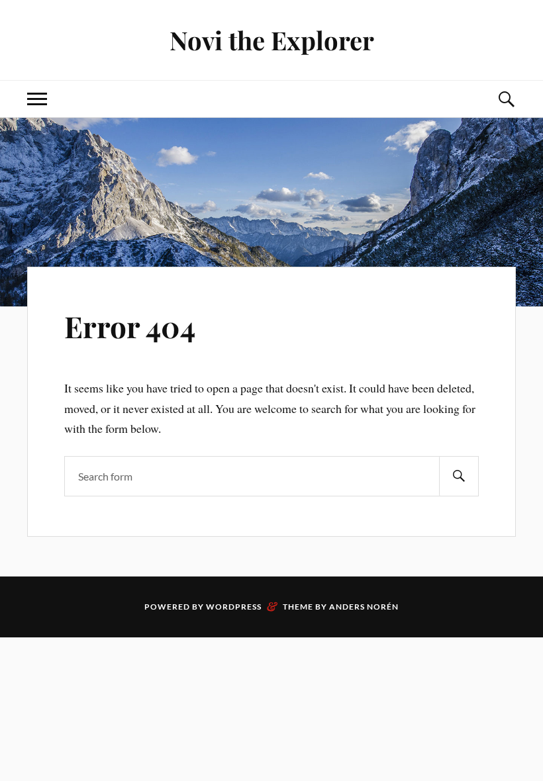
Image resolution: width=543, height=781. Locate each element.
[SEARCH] (459, 476)
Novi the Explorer (272, 40)
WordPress (234, 607)
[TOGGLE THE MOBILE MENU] (37, 99)
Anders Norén (364, 607)
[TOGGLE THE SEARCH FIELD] (506, 99)
